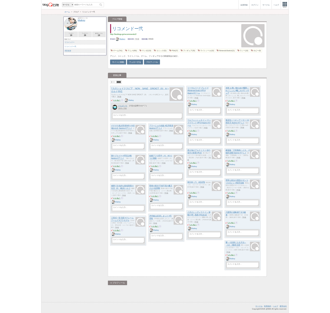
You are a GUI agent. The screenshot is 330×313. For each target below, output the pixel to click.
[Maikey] (126, 100)
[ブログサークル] (50, 4)
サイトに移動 (118, 62)
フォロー (71, 34)
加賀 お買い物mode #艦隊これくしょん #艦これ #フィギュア (237, 90)
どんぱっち (122, 106)
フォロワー (85, 34)
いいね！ (117, 100)
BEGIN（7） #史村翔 (196, 182)
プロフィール (152, 62)
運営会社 (283, 306)
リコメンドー (69, 42)
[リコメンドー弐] (253, 36)
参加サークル (99, 34)
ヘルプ (275, 306)
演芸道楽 (67, 51)
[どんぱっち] (114, 107)
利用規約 (267, 306)
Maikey (122, 39)
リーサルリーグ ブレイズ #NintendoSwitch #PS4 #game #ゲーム (198, 90)
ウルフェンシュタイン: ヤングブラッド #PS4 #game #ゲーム (199, 122)
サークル (259, 306)
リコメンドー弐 (127, 28)
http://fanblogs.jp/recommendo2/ (123, 34)
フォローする (135, 62)
